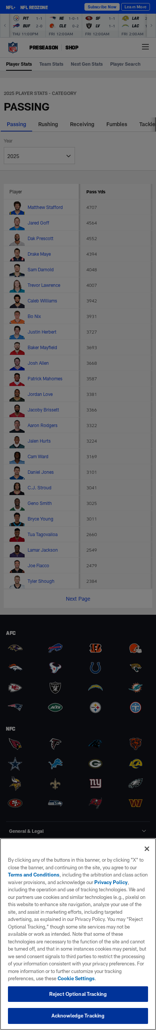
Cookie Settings (76, 978)
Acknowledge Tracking (78, 1016)
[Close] (147, 848)
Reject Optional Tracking (78, 994)
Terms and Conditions (33, 875)
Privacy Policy (111, 882)
